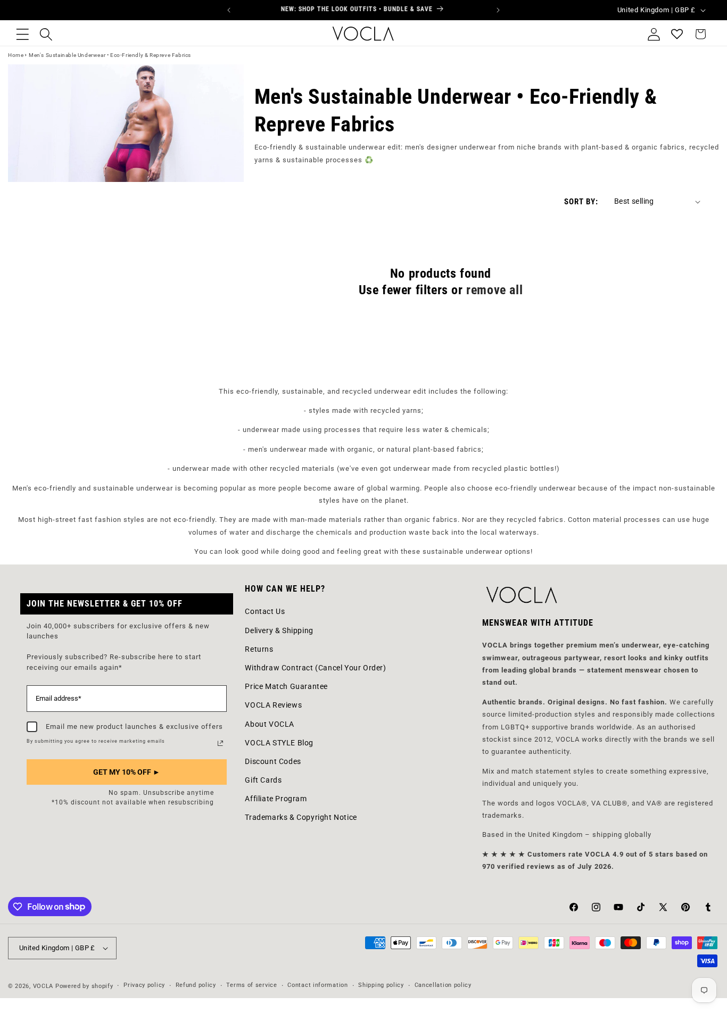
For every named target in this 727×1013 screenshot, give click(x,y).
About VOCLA (269, 724)
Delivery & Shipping (279, 630)
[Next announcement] (498, 10)
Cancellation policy (443, 985)
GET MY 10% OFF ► (126, 772)
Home (15, 55)
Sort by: (581, 201)
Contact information (317, 985)
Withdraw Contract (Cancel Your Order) (315, 667)
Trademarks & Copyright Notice (301, 817)
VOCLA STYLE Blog (279, 742)
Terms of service (251, 985)
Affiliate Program (276, 798)
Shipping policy (381, 985)
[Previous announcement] (229, 10)
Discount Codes (273, 761)
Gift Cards (263, 780)
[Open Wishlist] (677, 34)
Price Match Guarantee (286, 686)
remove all (494, 290)
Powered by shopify (84, 986)
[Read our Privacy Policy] (220, 743)
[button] (22, 34)
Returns (259, 649)
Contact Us (265, 611)
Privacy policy (144, 985)
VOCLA (43, 986)
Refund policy (196, 985)
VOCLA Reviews (273, 705)
